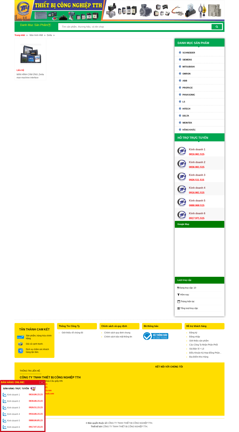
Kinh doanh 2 (25, 401)
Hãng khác (189, 130)
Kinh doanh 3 (25, 407)
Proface (187, 88)
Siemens (187, 60)
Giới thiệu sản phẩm (199, 341)
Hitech (186, 109)
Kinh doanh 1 (25, 394)
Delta (49, 35)
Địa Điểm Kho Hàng (198, 357)
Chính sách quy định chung (117, 332)
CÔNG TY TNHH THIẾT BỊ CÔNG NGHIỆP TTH (129, 423)
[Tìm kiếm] (217, 26)
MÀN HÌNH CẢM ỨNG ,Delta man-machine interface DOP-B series (30, 76)
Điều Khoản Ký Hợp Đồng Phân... (205, 353)
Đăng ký (193, 332)
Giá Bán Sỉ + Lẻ (196, 349)
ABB (184, 81)
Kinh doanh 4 (25, 414)
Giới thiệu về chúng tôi (72, 332)
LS (183, 102)
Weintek (187, 123)
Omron (186, 74)
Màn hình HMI (36, 35)
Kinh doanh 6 (25, 427)
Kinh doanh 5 (25, 420)
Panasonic (188, 95)
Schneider (188, 53)
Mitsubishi (188, 67)
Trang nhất (20, 35)
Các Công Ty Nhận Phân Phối (203, 345)
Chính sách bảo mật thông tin (118, 336)
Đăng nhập (194, 336)
